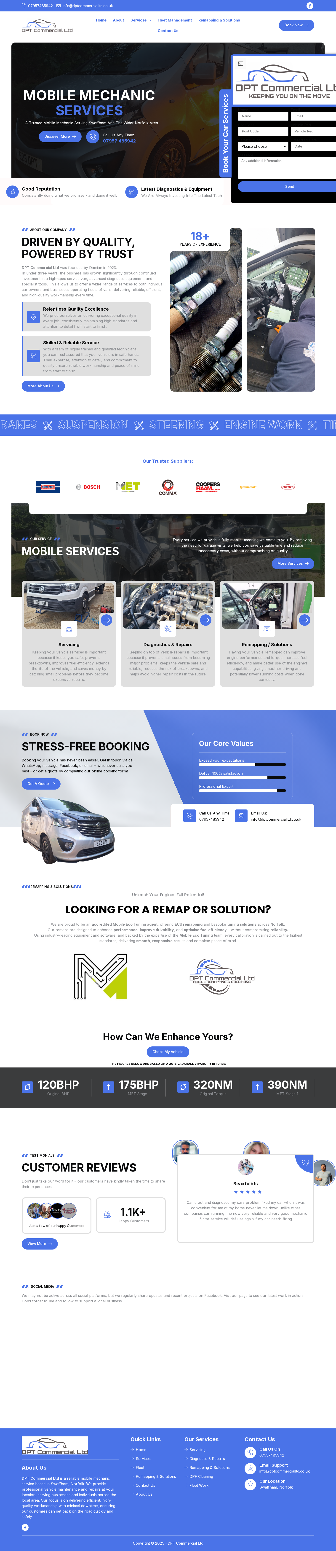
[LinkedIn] (25, 1527)
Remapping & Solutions (219, 20)
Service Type (249, 140)
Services (139, 20)
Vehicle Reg (301, 125)
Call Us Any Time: (118, 135)
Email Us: (259, 813)
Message (245, 155)
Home (101, 20)
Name (243, 110)
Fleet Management (175, 20)
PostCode (246, 125)
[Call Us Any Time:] (92, 136)
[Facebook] (310, 5)
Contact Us (168, 30)
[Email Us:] (241, 815)
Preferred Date (304, 140)
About (118, 20)
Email (295, 110)
